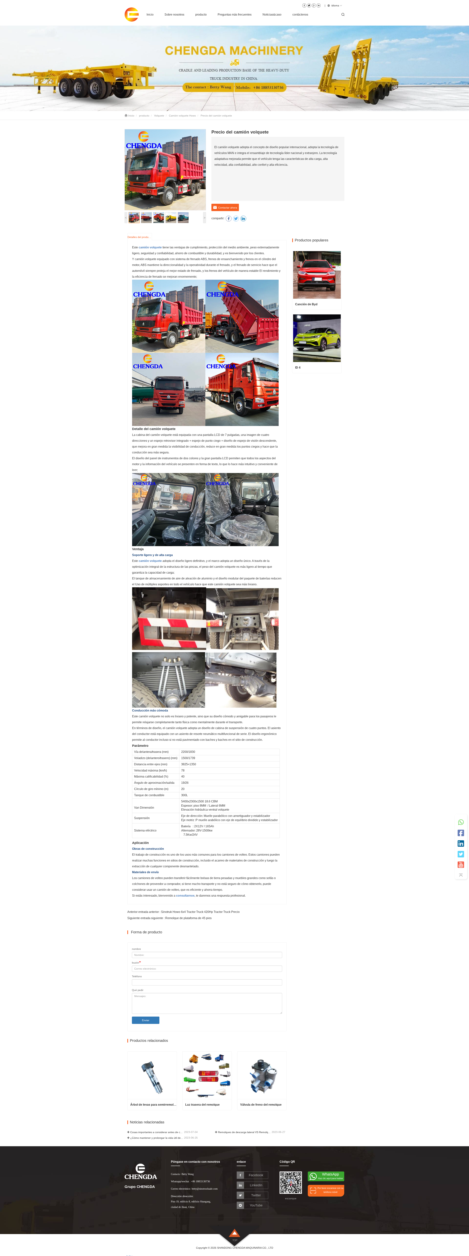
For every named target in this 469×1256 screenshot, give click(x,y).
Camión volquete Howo (182, 115)
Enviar (145, 1020)
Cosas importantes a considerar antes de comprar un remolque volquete (156, 1132)
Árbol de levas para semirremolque (153, 1104)
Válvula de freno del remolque (261, 1104)
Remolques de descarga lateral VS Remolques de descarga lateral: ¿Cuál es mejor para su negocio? (244, 1132)
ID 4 (297, 367)
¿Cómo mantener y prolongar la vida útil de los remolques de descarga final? (156, 1137)
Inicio (150, 14)
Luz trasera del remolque (202, 1104)
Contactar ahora (227, 207)
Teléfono (137, 976)
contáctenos (300, 14)
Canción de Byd (306, 304)
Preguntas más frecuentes (235, 14)
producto (144, 115)
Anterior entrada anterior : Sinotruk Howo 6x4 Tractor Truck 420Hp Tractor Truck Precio (183, 911)
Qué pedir (137, 990)
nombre (136, 948)
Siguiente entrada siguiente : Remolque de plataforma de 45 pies (169, 918)
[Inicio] (134, 14)
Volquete (159, 115)
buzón (135, 962)
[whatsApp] (461, 823)
